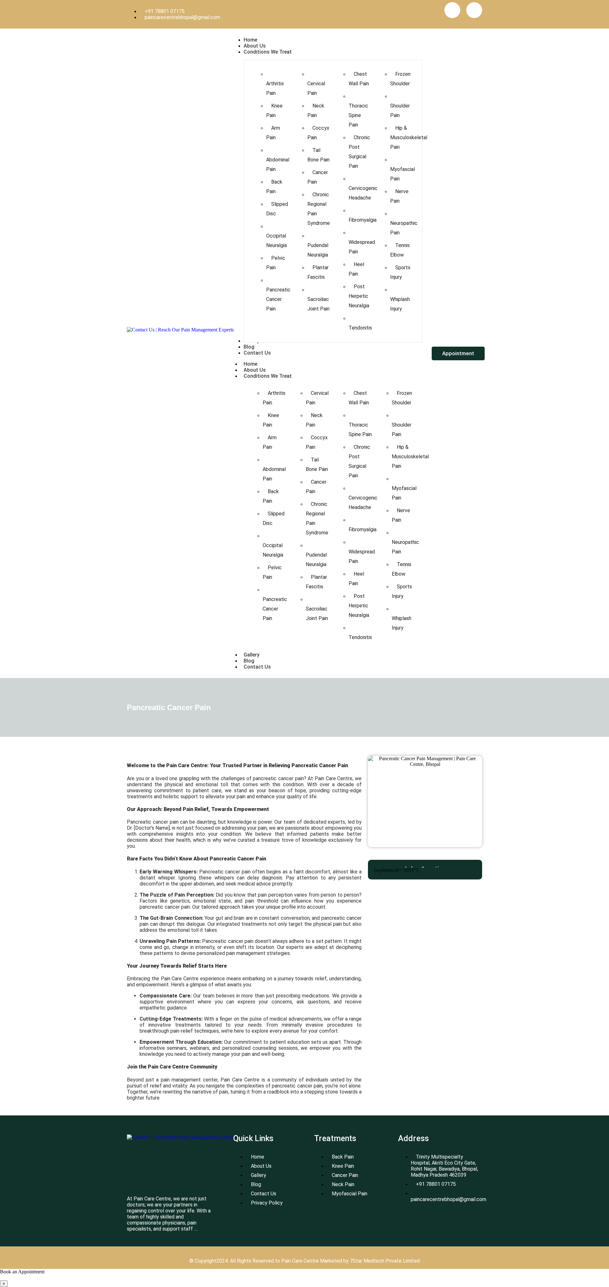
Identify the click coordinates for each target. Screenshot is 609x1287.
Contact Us (257, 667)
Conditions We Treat (268, 376)
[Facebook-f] (452, 10)
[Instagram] (474, 10)
